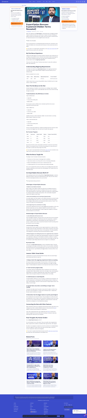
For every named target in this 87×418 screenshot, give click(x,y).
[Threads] (71, 405)
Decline (62, 416)
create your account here (53, 331)
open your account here (52, 48)
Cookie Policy (16, 406)
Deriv (45, 414)
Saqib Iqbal (29, 31)
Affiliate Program (32, 409)
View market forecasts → (17, 23)
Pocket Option (46, 406)
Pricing (30, 1)
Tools (43, 1)
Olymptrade (46, 411)
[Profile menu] (84, 1)
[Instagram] (69, 405)
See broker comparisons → (69, 21)
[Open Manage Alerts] (80, 1)
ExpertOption (46, 409)
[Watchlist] (78, 1)
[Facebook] (68, 405)
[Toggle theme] (82, 1)
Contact (53, 1)
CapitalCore (46, 412)
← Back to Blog (23, 5)
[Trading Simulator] (77, 1)
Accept (58, 416)
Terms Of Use (16, 409)
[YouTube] (66, 405)
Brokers (34, 1)
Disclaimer (15, 411)
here (55, 308)
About (50, 1)
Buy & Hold (39, 1)
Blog (46, 1)
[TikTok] (64, 405)
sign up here (47, 149)
